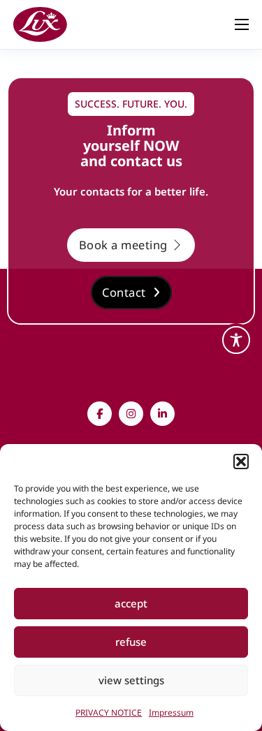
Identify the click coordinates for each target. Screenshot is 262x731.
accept (131, 603)
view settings (131, 680)
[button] (241, 461)
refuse (131, 642)
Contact (124, 292)
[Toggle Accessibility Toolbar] (236, 340)
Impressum (171, 712)
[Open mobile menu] (242, 24)
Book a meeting (123, 245)
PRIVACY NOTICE (108, 712)
